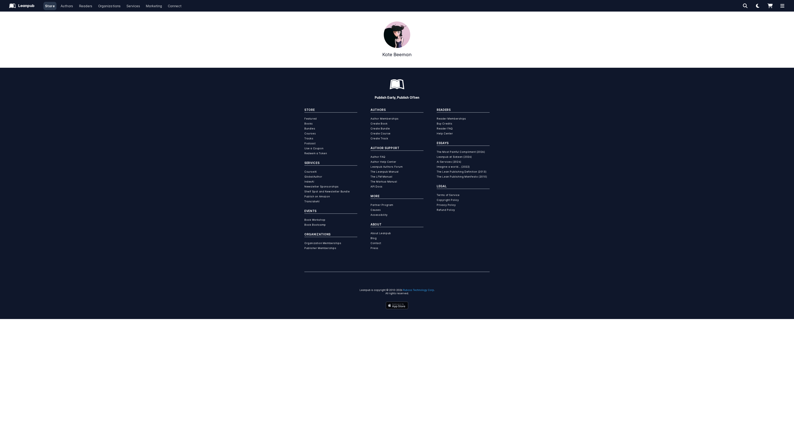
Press (374, 248)
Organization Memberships (322, 243)
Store (50, 6)
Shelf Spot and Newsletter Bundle (327, 191)
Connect (175, 6)
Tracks (308, 138)
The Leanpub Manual (385, 171)
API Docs (377, 186)
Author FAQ (378, 156)
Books (308, 123)
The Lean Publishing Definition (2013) (461, 171)
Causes (376, 209)
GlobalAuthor (313, 176)
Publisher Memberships (320, 248)
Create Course (381, 133)
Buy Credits (444, 123)
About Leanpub (381, 233)
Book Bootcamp (315, 224)
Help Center (445, 133)
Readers (85, 6)
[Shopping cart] (770, 6)
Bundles (309, 128)
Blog (374, 238)
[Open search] (745, 6)
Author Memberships (385, 118)
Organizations (109, 6)
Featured (310, 118)
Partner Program (382, 204)
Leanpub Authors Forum (387, 166)
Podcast (310, 143)
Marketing (154, 6)
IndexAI (309, 181)
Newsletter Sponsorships (321, 186)
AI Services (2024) (449, 161)
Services (133, 6)
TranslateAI (312, 201)
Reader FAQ (445, 128)
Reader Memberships (451, 118)
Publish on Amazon (317, 196)
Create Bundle (380, 128)
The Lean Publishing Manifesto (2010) (462, 176)
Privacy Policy (446, 204)
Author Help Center (383, 161)
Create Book (379, 123)
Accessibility (379, 214)
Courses (310, 133)
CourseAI (310, 171)
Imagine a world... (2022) (453, 166)
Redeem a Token (315, 153)
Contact (376, 243)
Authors (67, 6)
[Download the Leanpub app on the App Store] (397, 305)
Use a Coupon (313, 148)
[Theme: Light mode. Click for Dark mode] (758, 6)
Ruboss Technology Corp (418, 290)
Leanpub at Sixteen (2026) (454, 156)
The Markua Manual (384, 181)
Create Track (379, 138)
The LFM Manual (381, 176)
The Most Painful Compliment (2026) (461, 151)
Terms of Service (448, 195)
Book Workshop (314, 219)
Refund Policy (446, 209)
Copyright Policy (448, 200)
